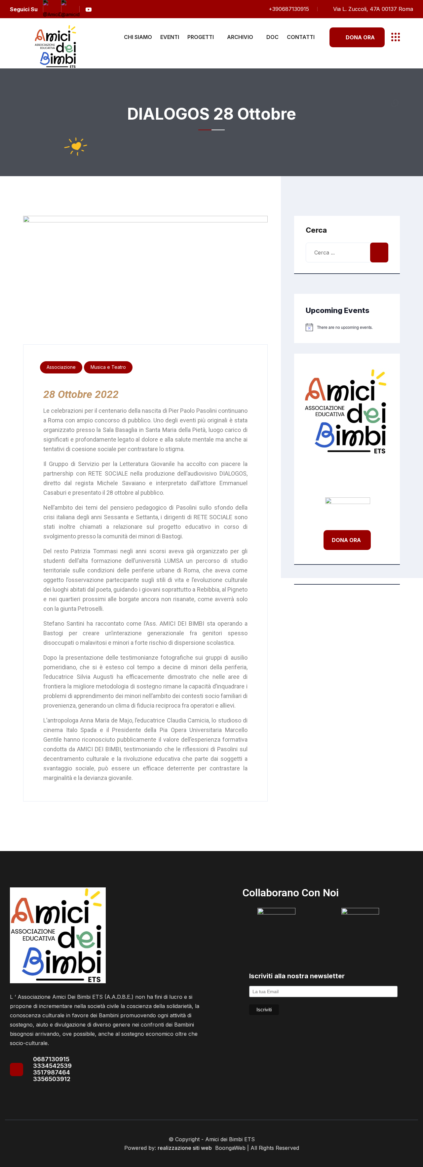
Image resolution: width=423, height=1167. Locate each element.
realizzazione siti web (185, 1148)
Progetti (200, 37)
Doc (272, 37)
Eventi (169, 37)
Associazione (61, 367)
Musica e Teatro (108, 367)
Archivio (240, 37)
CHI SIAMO (138, 37)
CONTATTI (301, 37)
